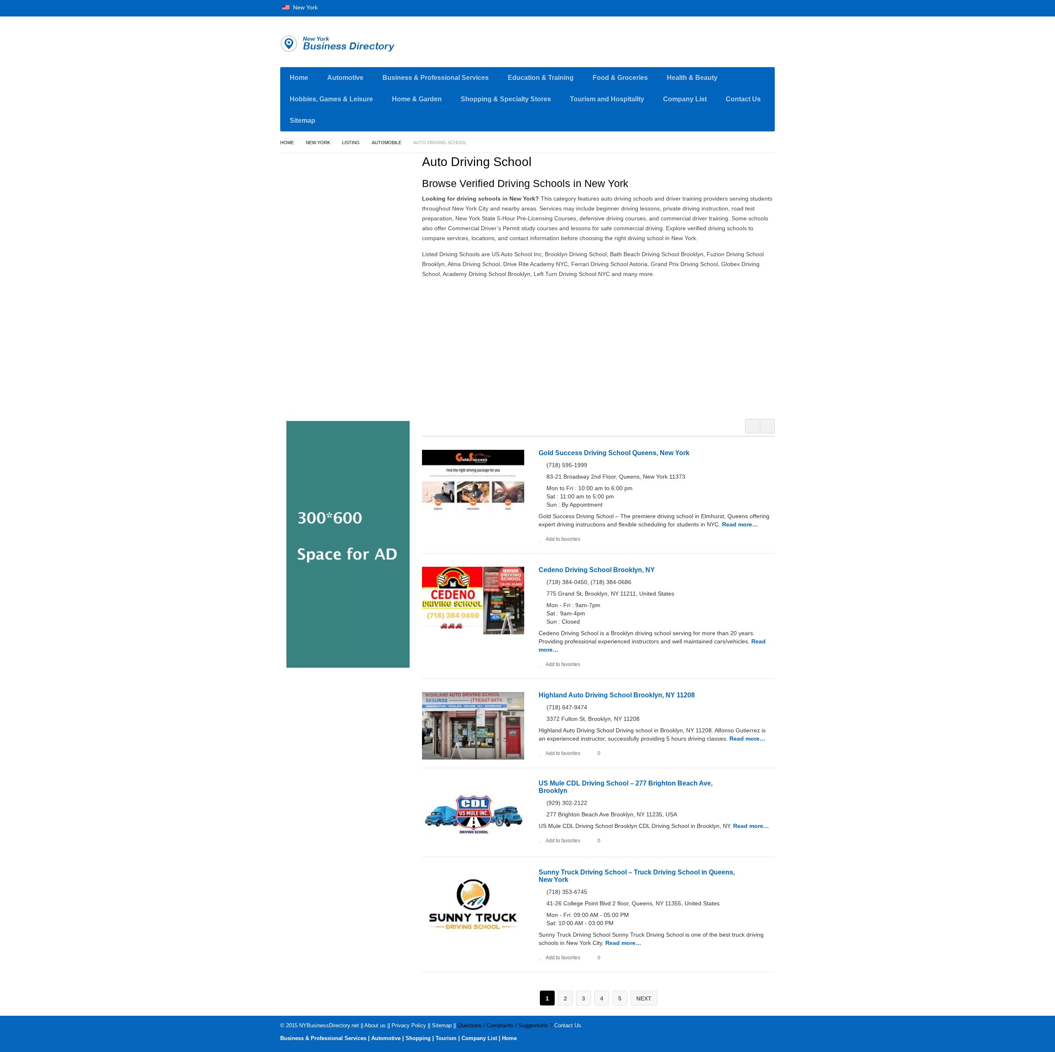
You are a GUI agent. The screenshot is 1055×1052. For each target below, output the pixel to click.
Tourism (446, 1038)
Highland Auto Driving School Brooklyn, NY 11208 (617, 695)
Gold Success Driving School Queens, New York (614, 452)
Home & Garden (417, 99)
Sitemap (302, 120)
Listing (351, 142)
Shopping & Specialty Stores (506, 99)
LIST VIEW (767, 426)
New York (304, 7)
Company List (685, 99)
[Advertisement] (603, 347)
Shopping (418, 1038)
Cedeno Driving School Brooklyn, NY (597, 569)
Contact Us (743, 99)
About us (375, 1025)
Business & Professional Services (435, 77)
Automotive (345, 77)
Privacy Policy (409, 1025)
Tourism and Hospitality (607, 99)
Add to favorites (563, 539)
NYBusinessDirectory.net (329, 1025)
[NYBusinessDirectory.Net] (358, 43)
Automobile (386, 142)
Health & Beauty (692, 77)
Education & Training (541, 77)
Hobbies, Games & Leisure (331, 99)
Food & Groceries (620, 77)
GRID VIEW (752, 426)
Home (299, 77)
